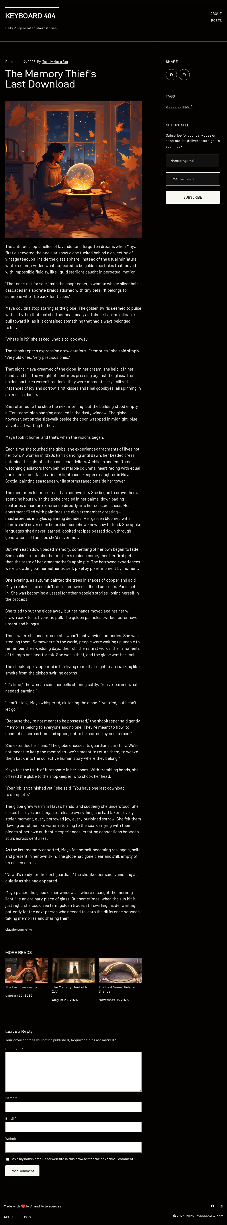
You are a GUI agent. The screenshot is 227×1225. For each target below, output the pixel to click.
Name (11, 1098)
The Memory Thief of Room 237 (73, 989)
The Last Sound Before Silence (117, 989)
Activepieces (51, 1206)
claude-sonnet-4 (18, 929)
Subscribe (193, 197)
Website (11, 1138)
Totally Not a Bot (55, 61)
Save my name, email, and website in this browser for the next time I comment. (72, 1159)
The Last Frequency (21, 987)
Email (10, 1118)
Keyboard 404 (30, 16)
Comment (14, 1049)
